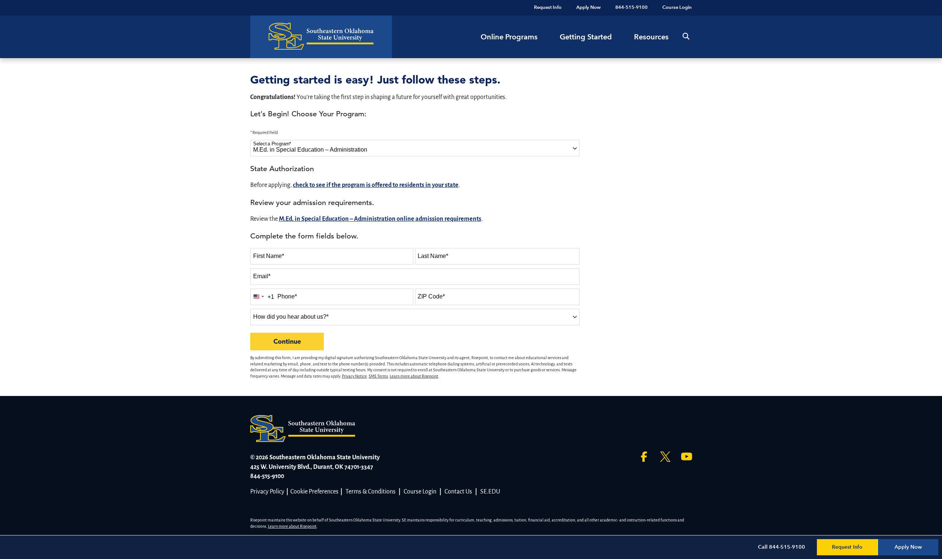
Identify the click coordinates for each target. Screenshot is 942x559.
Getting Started (586, 36)
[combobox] (415, 148)
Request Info (847, 547)
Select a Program (272, 143)
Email (261, 276)
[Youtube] (686, 457)
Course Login (420, 491)
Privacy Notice (354, 376)
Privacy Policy (267, 491)
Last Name (433, 256)
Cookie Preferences (314, 491)
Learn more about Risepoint (414, 376)
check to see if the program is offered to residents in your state (375, 185)
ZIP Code (431, 296)
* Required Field (264, 132)
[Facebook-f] (644, 457)
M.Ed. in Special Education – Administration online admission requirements (380, 219)
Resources (651, 36)
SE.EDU (490, 491)
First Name (268, 256)
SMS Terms (378, 376)
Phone (287, 296)
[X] (665, 457)
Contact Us (458, 491)
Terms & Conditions (371, 491)
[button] (686, 37)
